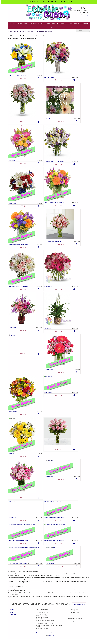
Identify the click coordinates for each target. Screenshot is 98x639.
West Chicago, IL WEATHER (52, 632)
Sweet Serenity (12, 119)
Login (87, 15)
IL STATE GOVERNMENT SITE (67, 632)
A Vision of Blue (12, 517)
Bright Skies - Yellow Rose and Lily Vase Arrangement (21, 75)
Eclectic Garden (53, 635)
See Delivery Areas (79, 604)
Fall (14, 23)
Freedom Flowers (12, 203)
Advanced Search (14, 611)
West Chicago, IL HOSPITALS (37, 632)
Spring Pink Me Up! (48, 286)
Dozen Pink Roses (48, 447)
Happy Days (11, 453)
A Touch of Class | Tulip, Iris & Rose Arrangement (55, 540)
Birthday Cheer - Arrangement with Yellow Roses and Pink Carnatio (24, 563)
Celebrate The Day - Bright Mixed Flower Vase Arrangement (22, 244)
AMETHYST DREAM (12, 327)
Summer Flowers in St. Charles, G (74, 25)
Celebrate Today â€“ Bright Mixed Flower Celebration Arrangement (59, 202)
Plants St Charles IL (62, 25)
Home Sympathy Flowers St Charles (37, 25)
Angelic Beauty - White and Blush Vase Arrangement (20, 286)
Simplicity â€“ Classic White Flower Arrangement (55, 517)
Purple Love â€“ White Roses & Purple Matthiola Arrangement (23, 540)
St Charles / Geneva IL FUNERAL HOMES (20, 632)
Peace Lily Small (47, 328)
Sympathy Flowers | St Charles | (51, 25)
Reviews (11, 612)
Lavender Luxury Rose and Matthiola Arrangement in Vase (22, 495)
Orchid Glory (49, 476)
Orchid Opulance (50, 563)
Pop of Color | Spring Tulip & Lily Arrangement (55, 161)
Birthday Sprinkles (13, 411)
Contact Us (13, 614)
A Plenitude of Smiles (49, 77)
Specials (12, 609)
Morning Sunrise (48, 392)
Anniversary (85, 23)
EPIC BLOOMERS (49, 369)
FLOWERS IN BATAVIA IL (81, 632)
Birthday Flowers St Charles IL (23, 25)
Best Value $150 (49, 118)
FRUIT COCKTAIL (12, 160)
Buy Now (23, 78)
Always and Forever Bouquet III (53, 241)
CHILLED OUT (11, 351)
